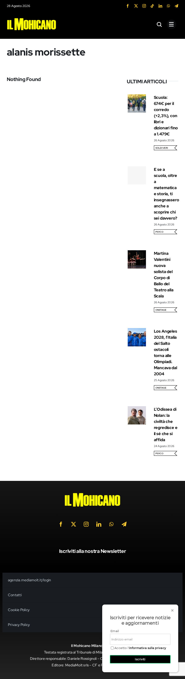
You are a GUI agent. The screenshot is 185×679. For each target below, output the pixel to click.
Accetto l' (140, 648)
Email (115, 631)
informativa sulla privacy (147, 648)
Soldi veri (161, 147)
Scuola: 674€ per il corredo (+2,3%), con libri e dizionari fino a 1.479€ (166, 116)
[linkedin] (160, 6)
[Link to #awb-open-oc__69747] (171, 24)
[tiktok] (152, 6)
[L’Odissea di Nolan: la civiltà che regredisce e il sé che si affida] (137, 409)
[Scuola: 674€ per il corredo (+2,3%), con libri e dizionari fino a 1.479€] (137, 97)
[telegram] (176, 6)
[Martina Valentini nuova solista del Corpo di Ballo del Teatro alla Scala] (137, 253)
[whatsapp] (168, 6)
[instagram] (144, 6)
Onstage (160, 309)
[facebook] (128, 6)
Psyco (159, 231)
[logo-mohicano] (31, 19)
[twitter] (136, 6)
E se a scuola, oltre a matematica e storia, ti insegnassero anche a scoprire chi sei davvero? (166, 194)
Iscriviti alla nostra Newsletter (92, 551)
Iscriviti (140, 659)
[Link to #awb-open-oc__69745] (159, 24)
